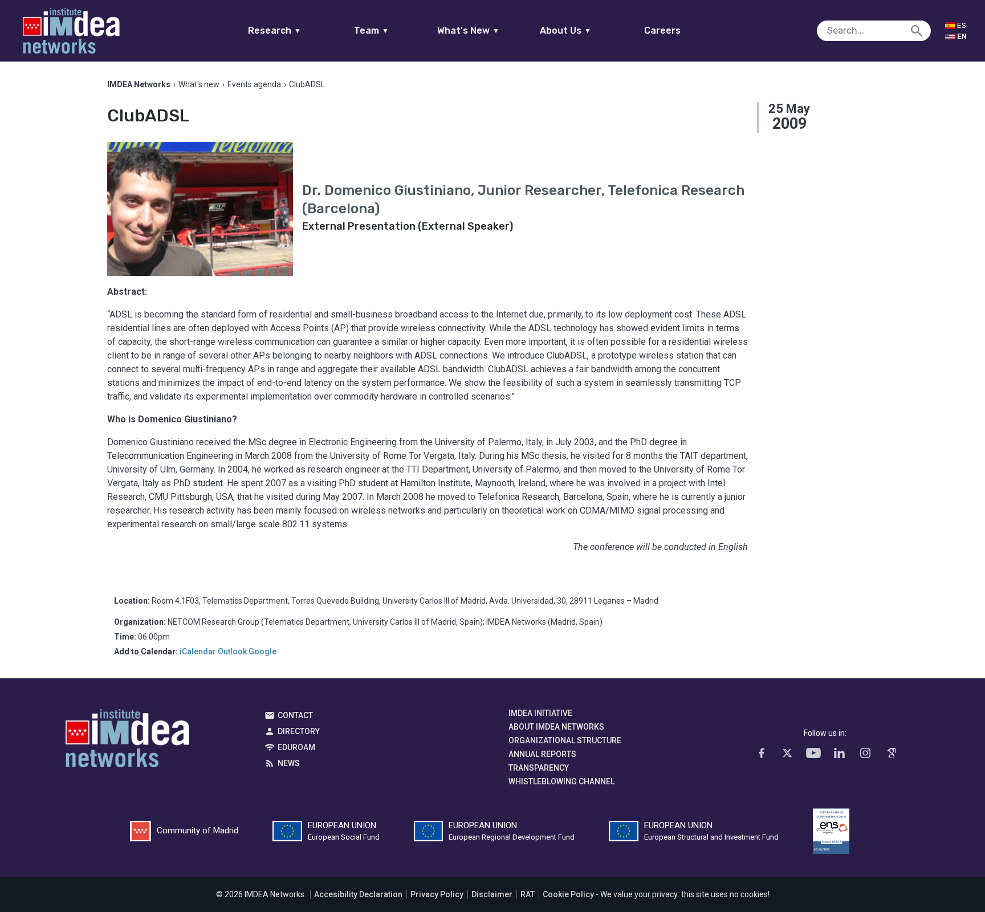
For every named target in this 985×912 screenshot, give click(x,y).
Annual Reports (542, 754)
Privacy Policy (436, 894)
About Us (565, 30)
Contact (295, 715)
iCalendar (198, 651)
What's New (468, 30)
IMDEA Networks (127, 741)
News (289, 763)
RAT (527, 894)
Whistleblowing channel (561, 781)
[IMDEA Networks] (71, 31)
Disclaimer (491, 894)
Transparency (538, 767)
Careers (662, 30)
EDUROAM (296, 747)
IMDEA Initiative (540, 713)
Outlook (232, 651)
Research (274, 30)
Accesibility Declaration (358, 894)
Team (371, 30)
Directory (299, 731)
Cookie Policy (568, 894)
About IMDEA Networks (556, 726)
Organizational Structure (564, 740)
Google (262, 651)
